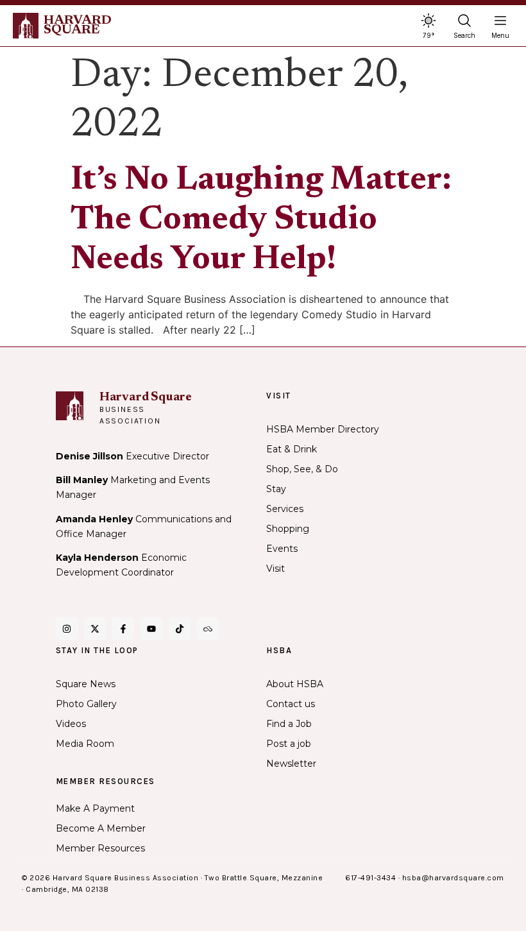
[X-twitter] (95, 629)
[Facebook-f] (123, 629)
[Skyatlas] (208, 629)
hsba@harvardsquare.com (453, 877)
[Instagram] (67, 629)
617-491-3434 (370, 877)
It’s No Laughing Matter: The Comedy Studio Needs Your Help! (261, 221)
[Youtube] (151, 629)
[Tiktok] (180, 629)
